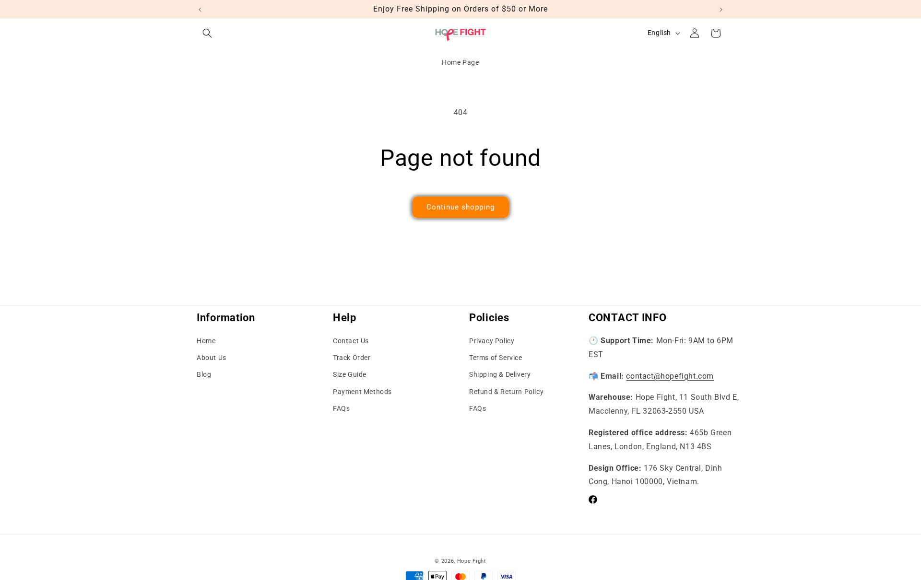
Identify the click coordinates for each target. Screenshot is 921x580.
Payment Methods (362, 391)
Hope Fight (471, 561)
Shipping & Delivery (500, 375)
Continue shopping (460, 207)
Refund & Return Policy (506, 391)
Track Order (352, 357)
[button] (207, 33)
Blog (204, 375)
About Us (211, 357)
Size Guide (349, 375)
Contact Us (351, 341)
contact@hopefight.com (670, 376)
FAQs (341, 408)
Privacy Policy (491, 341)
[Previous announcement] (200, 9)
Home (206, 341)
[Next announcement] (721, 9)
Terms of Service (495, 357)
